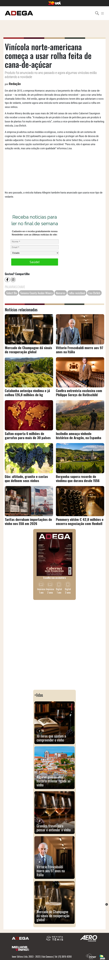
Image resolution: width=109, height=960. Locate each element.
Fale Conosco (47, 956)
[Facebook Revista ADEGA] (8, 279)
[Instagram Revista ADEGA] (13, 279)
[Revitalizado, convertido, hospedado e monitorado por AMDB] (102, 956)
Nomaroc (60, 293)
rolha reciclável (77, 293)
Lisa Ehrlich (94, 293)
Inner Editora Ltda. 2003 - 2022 (26, 956)
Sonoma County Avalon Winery (36, 293)
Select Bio (11, 293)
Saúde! (35, 262)
